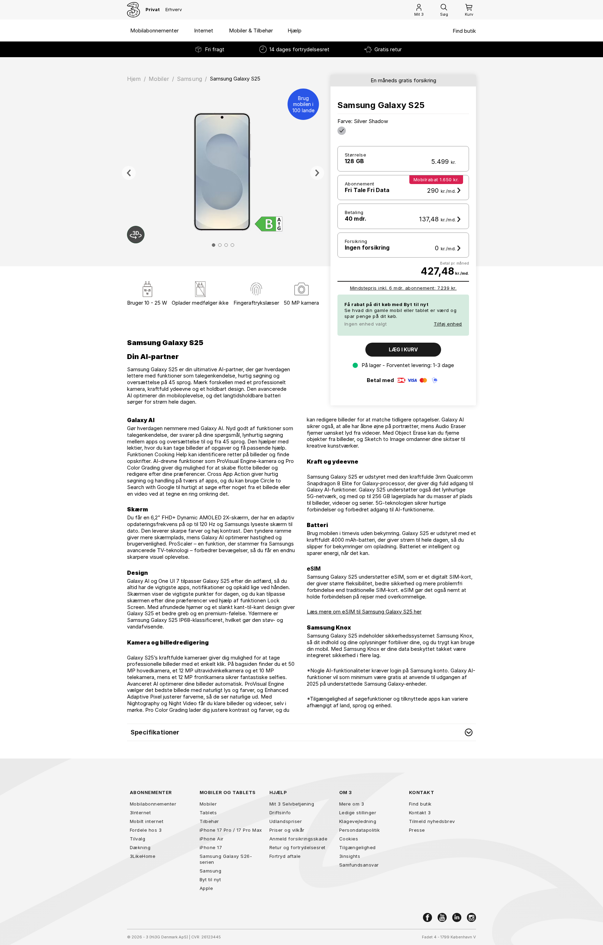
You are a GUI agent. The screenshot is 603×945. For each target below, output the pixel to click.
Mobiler (159, 78)
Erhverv (173, 9)
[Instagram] (471, 917)
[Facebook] (427, 917)
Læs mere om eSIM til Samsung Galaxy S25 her (364, 611)
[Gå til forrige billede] (129, 173)
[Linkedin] (456, 917)
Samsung (189, 78)
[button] (301, 732)
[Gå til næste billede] (317, 173)
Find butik (464, 31)
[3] (133, 9)
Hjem (134, 78)
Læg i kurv (403, 349)
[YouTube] (442, 917)
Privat (153, 9)
